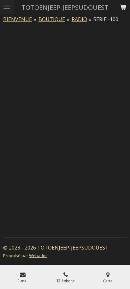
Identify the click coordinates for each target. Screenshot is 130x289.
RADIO (79, 19)
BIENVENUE (17, 19)
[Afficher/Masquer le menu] (7, 7)
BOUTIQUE (51, 19)
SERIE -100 (105, 19)
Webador (38, 255)
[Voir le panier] (123, 7)
